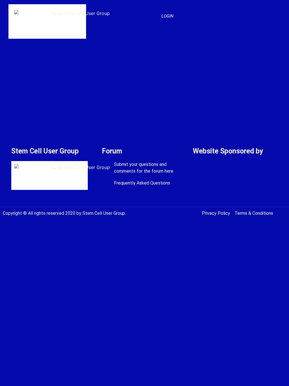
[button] (277, 14)
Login (167, 16)
